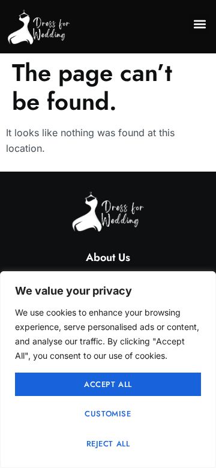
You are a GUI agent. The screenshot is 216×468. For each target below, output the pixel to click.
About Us (108, 257)
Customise (108, 413)
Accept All (108, 384)
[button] (199, 24)
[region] (108, 369)
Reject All (108, 443)
